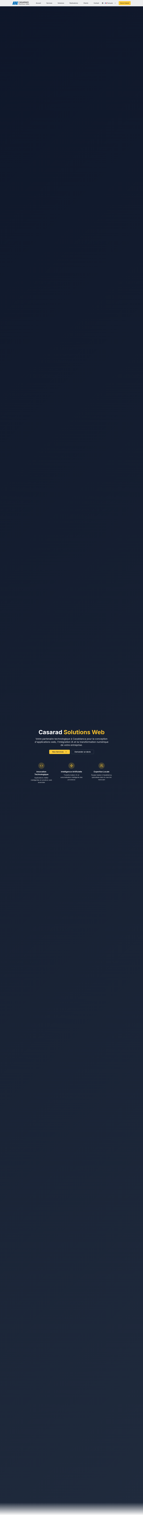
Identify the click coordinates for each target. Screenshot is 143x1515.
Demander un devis (83, 752)
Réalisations (74, 3)
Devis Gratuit (124, 3)
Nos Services (58, 752)
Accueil (38, 3)
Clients (85, 3)
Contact (96, 3)
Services (49, 3)
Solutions (61, 3)
